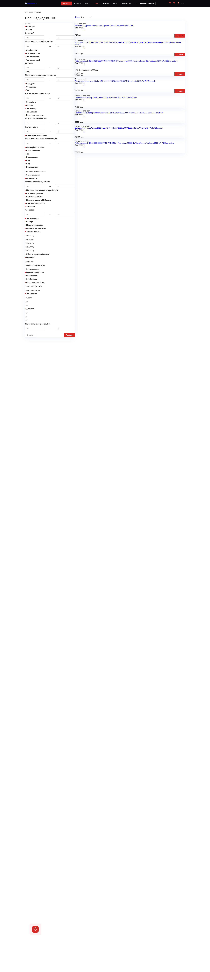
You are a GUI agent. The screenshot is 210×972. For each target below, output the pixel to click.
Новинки (106, 3)
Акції (96, 3)
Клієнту (76, 3)
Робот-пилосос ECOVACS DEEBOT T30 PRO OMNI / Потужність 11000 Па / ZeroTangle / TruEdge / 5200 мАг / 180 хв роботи (124, 143)
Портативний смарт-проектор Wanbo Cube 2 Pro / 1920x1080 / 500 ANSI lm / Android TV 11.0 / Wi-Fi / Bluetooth (119, 113)
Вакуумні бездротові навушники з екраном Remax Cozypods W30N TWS (104, 26)
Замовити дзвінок (147, 3)
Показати (69, 335)
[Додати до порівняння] (134, 30)
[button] (35, 929)
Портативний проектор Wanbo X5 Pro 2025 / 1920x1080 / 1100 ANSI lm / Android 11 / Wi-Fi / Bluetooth (115, 81)
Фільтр (77, 17)
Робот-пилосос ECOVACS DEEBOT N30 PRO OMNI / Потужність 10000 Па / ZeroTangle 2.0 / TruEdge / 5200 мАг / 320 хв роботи (126, 61)
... (50, 37)
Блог (86, 3)
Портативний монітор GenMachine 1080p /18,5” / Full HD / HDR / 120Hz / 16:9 (106, 98)
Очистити (30, 335)
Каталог (66, 3)
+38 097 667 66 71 (129, 3)
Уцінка (115, 3)
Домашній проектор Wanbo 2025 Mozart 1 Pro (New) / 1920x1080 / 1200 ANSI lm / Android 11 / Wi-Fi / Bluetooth (119, 128)
